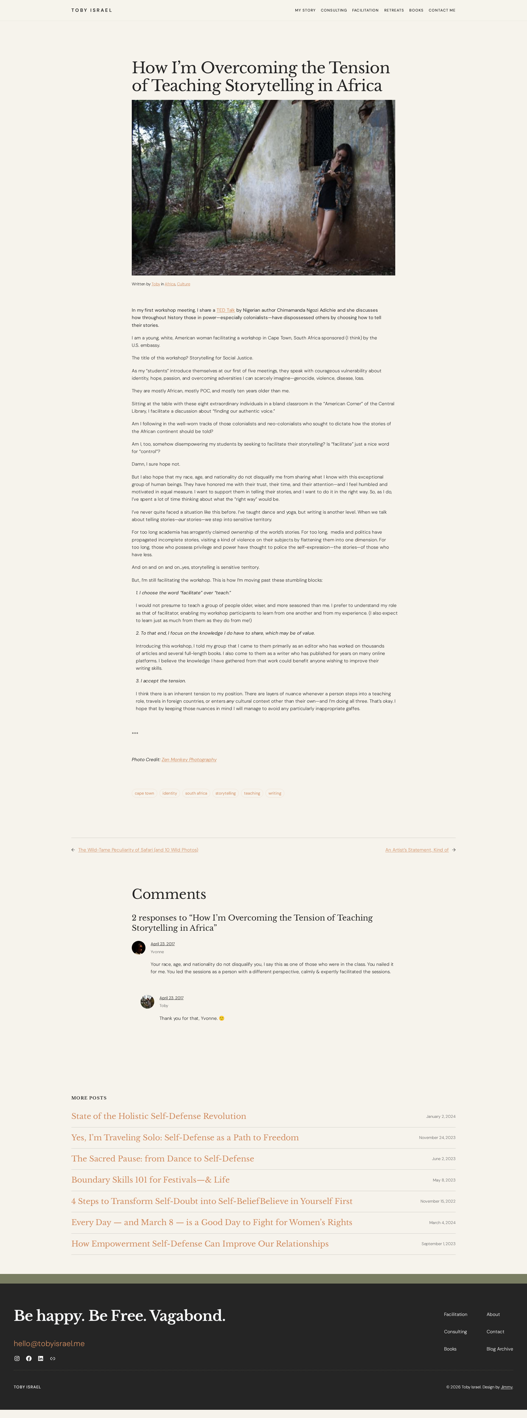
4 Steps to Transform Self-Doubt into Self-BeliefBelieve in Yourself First (212, 1201)
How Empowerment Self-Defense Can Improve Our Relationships (200, 1244)
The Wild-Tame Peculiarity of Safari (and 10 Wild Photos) (138, 850)
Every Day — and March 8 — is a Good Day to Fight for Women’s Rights (211, 1222)
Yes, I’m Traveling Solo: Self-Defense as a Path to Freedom (185, 1138)
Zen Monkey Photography (189, 759)
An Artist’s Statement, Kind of (417, 850)
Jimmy (507, 1387)
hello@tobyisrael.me (49, 1343)
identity (169, 793)
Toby (156, 284)
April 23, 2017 (163, 944)
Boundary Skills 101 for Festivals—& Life (150, 1180)
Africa (170, 284)
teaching (252, 793)
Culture (183, 284)
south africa (196, 793)
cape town (144, 793)
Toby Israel (92, 10)
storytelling (225, 793)
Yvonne (157, 952)
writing (274, 793)
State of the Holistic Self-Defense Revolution (158, 1116)
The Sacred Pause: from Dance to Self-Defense (162, 1159)
